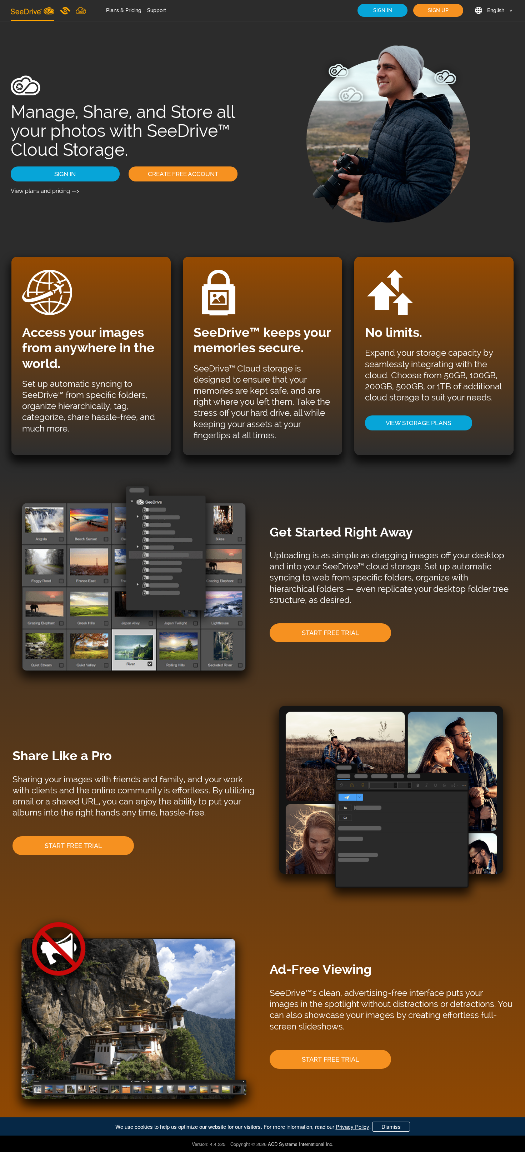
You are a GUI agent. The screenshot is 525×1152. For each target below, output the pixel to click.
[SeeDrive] (32, 10)
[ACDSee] (65, 10)
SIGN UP (438, 10)
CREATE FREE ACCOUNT (183, 174)
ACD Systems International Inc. (301, 1144)
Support (156, 10)
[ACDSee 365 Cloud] (81, 10)
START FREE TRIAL (330, 633)
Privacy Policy (352, 1126)
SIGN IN (382, 10)
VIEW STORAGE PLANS (418, 423)
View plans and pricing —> (45, 191)
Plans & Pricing (123, 10)
